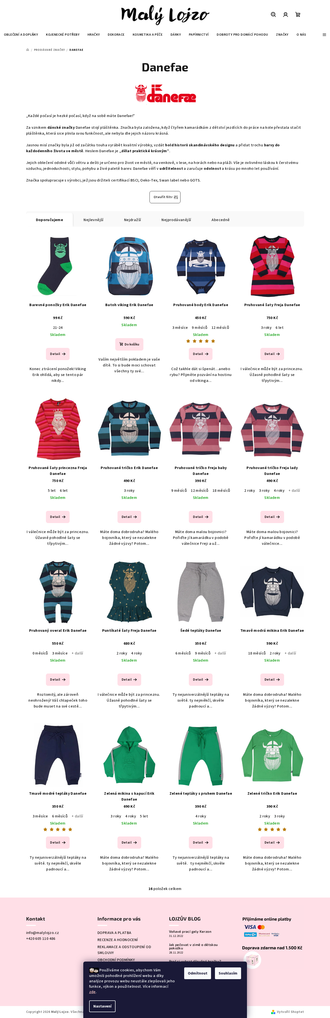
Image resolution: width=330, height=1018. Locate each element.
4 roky (279, 490)
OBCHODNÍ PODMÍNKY (116, 960)
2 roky (249, 490)
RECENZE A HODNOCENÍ (117, 940)
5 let (52, 490)
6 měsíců (183, 653)
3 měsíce (180, 327)
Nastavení (102, 1006)
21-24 (58, 327)
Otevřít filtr (163, 197)
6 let (280, 327)
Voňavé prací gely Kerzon (190, 931)
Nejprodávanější (176, 220)
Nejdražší (132, 220)
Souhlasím (228, 973)
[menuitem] (21, 34)
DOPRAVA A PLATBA (114, 932)
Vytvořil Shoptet (290, 1011)
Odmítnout (197, 973)
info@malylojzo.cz (42, 932)
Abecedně (221, 220)
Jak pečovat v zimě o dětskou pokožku (193, 946)
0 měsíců (40, 653)
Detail (55, 354)
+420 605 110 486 (40, 938)
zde (92, 992)
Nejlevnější (93, 220)
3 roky (266, 327)
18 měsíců (221, 490)
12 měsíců (220, 327)
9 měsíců (199, 327)
